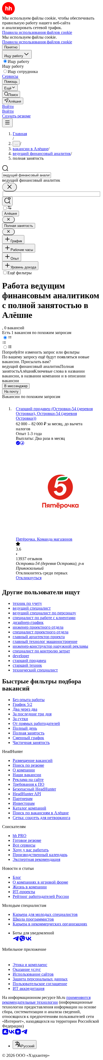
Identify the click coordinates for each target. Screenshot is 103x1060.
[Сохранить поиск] (7, 201)
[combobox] (26, 175)
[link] (11, 94)
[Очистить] (9, 187)
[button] (8, 106)
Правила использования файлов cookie (37, 42)
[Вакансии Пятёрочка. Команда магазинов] (57, 491)
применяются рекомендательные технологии (46, 999)
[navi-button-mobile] (7, 122)
